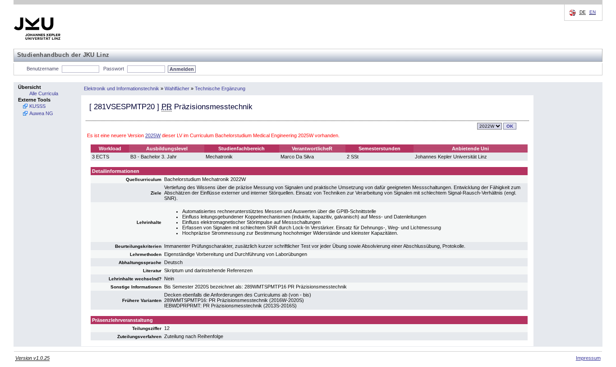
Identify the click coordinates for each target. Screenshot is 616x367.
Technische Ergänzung (220, 88)
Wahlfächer (177, 88)
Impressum (588, 358)
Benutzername (43, 68)
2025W (153, 135)
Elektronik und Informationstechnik (121, 88)
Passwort (113, 68)
